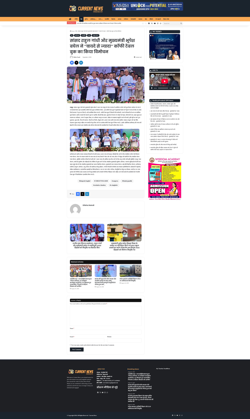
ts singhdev (114, 185)
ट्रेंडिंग (76, 19)
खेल (146, 19)
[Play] (152, 88)
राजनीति (107, 19)
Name (72, 328)
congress (115, 181)
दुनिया (86, 19)
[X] (100, 392)
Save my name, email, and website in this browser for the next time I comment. (92, 345)
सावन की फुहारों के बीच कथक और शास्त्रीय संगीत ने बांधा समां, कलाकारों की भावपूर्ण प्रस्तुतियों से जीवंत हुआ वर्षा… (105, 281)
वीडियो (151, 19)
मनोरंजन (126, 19)
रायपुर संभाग (95, 35)
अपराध (119, 19)
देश (81, 19)
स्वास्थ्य (140, 19)
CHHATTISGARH (101, 181)
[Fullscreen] (178, 88)
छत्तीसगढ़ (92, 19)
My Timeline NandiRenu (163, 368)
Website (109, 336)
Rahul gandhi (127, 181)
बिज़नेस (113, 19)
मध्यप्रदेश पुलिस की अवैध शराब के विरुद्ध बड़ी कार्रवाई (163, 144)
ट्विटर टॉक (166, 19)
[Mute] (174, 88)
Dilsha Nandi (76, 57)
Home (73, 31)
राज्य (100, 19)
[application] (164, 81)
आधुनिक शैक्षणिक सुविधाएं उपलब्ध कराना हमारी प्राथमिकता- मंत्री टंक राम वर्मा (94, 23)
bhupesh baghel (85, 181)
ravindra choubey (100, 185)
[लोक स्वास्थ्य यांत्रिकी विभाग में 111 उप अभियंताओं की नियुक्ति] (131, 271)
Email (72, 336)
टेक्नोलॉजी (133, 19)
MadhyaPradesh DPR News (162, 101)
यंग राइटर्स (158, 19)
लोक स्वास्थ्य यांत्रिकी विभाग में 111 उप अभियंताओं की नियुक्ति (130, 280)
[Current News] (85, 8)
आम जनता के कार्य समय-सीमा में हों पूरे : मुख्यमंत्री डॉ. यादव (164, 111)
